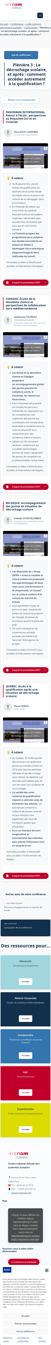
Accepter (25, 1316)
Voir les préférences (25, 1331)
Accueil (4, 24)
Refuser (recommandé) (25, 1323)
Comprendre (30, 27)
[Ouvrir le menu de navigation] (40, 15)
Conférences (17, 24)
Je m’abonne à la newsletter (24, 1262)
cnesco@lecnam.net (21, 1193)
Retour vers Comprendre (19, 100)
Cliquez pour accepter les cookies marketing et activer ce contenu (25, 160)
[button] (46, 1270)
